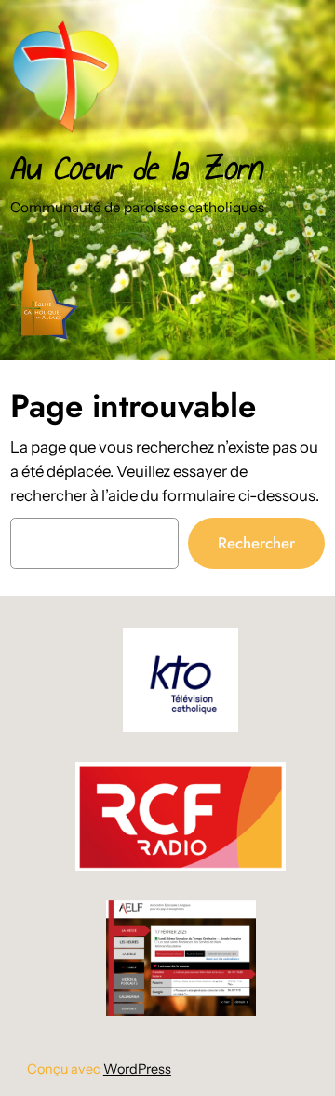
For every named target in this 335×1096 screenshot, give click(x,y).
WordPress (137, 1069)
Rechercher (256, 543)
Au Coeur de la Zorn (135, 168)
